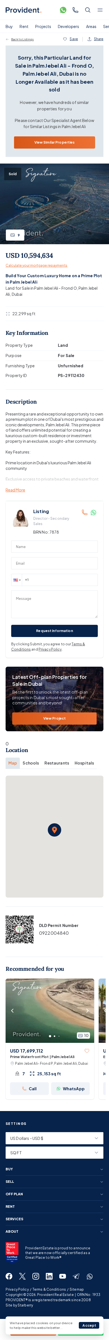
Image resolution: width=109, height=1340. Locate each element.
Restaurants (56, 762)
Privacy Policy (50, 649)
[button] (16, 580)
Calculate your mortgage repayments (36, 265)
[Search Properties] (87, 10)
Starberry (25, 1305)
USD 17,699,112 (26, 1051)
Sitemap (77, 1289)
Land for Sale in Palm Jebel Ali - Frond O (41, 288)
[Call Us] (75, 10)
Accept (89, 1325)
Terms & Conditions (49, 1289)
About (12, 1231)
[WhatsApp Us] (63, 10)
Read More (15, 490)
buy (9, 1169)
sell (10, 1181)
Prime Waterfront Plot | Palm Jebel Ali (42, 1057)
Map (12, 762)
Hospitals (84, 762)
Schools (31, 762)
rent (10, 1206)
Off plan (14, 1194)
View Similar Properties (54, 142)
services (14, 1219)
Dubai (17, 294)
